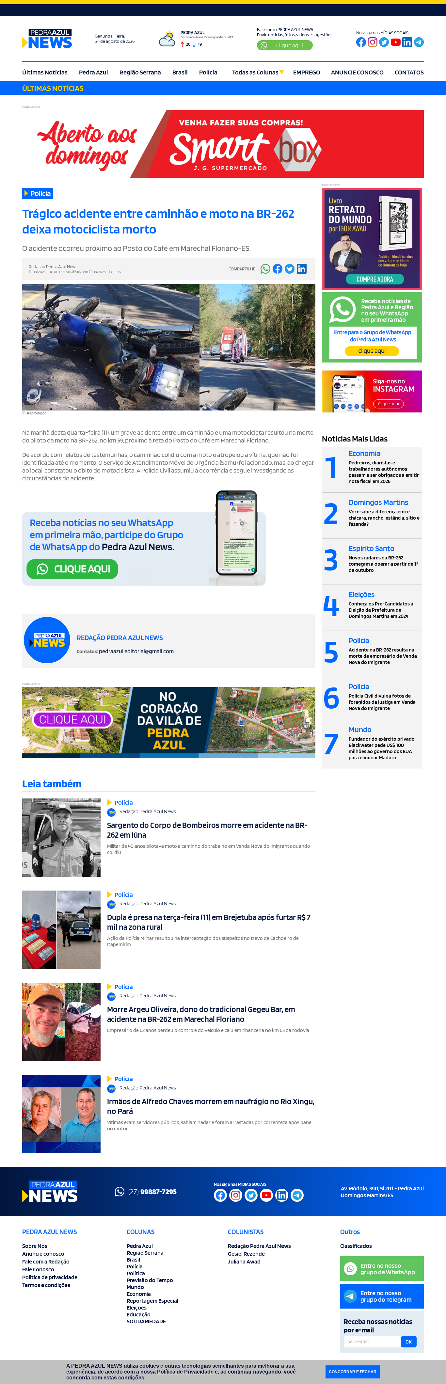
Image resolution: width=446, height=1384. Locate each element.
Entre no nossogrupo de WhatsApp (387, 1269)
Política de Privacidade (185, 1372)
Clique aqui (289, 45)
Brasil (180, 72)
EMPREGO (306, 72)
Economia (139, 1293)
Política (136, 1273)
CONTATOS (409, 72)
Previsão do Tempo (150, 1280)
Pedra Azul (93, 72)
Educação (139, 1314)
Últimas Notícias (45, 72)
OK (409, 1342)
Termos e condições (46, 1284)
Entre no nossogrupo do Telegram (386, 1296)
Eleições (137, 1307)
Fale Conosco (38, 1269)
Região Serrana (140, 72)
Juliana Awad (244, 1261)
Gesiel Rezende (246, 1253)
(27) (152, 1191)
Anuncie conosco (43, 1253)
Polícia (208, 72)
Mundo (135, 1286)
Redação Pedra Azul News (259, 1245)
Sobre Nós (34, 1245)
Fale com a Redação (46, 1261)
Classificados (356, 1245)
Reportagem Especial (152, 1300)
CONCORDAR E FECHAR (352, 1372)
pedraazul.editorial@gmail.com (136, 651)
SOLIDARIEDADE (146, 1321)
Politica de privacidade (49, 1277)
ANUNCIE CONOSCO (357, 72)
